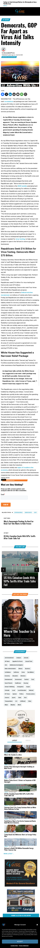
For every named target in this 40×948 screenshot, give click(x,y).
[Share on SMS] (21, 94)
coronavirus (8, 101)
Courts (28, 4)
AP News (5, 20)
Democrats (28, 512)
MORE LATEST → (9, 853)
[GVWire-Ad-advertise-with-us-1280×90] (20, 86)
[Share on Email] (18, 94)
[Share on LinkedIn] (10, 94)
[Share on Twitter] (6, 94)
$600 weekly (22, 186)
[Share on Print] (14, 94)
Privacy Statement (23, 945)
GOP (35, 512)
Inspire (6, 628)
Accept (20, 941)
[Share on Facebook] (2, 94)
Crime (5, 765)
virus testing (20, 239)
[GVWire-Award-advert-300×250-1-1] (21, 886)
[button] (37, 925)
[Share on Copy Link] (25, 94)
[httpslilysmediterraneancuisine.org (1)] (21, 737)
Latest (5, 574)
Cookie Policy (14, 945)
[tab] (14, 740)
